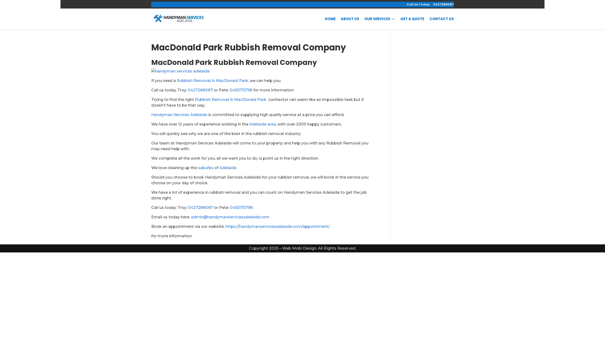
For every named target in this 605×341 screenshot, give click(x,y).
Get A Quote (412, 18)
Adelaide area (262, 124)
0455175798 (241, 90)
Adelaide (227, 168)
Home (330, 18)
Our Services (377, 18)
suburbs (205, 168)
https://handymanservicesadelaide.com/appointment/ (277, 226)
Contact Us (441, 18)
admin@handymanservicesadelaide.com (230, 217)
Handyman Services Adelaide (179, 114)
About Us (350, 18)
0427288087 (200, 90)
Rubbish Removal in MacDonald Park (212, 80)
